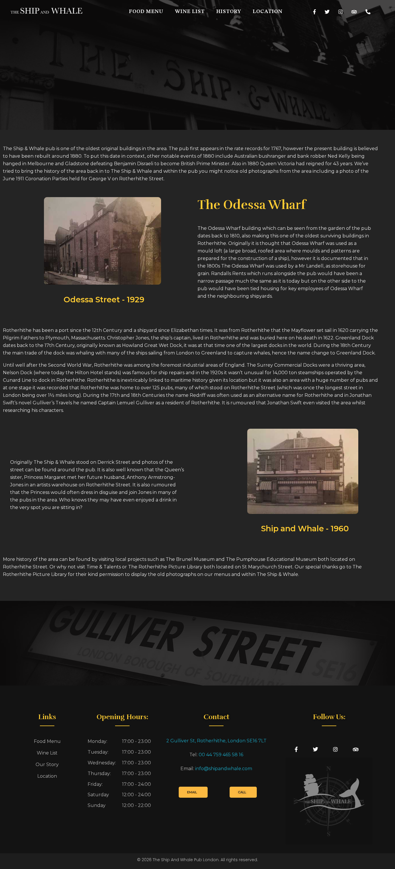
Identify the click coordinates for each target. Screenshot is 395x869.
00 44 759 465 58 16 (221, 754)
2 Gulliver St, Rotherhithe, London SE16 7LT (216, 740)
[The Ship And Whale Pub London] (46, 10)
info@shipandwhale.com (223, 768)
